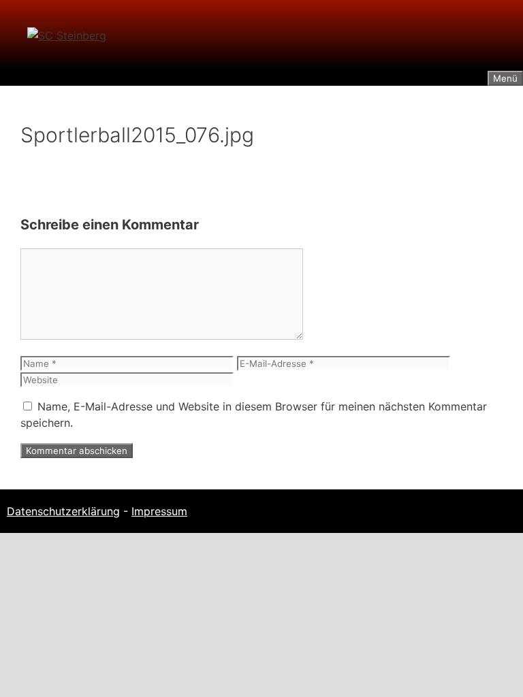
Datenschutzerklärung (63, 511)
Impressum (159, 511)
